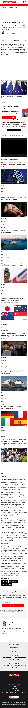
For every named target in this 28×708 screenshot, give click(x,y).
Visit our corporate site (18, 704)
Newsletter (24, 40)
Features (18, 33)
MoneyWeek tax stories (14, 669)
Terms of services (15, 608)
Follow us (17, 40)
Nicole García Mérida (12, 32)
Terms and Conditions (14, 685)
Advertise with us (14, 691)
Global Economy (11, 16)
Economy (3, 16)
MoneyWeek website (6, 584)
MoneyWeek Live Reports (14, 660)
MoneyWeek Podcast (7, 658)
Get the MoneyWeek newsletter (20, 650)
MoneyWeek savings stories (20, 666)
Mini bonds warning (13, 7)
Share (4, 40)
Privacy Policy (14, 687)
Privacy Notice (17, 610)
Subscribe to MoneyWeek (7, 650)
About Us (14, 681)
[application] (14, 147)
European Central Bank (7, 164)
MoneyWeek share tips (7, 666)
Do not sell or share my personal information (14, 693)
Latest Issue (14, 652)
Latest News (4, 581)
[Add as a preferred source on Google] (14, 698)
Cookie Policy (14, 689)
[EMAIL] (9, 624)
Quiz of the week (13, 581)
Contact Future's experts (14, 683)
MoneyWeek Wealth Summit (20, 658)
